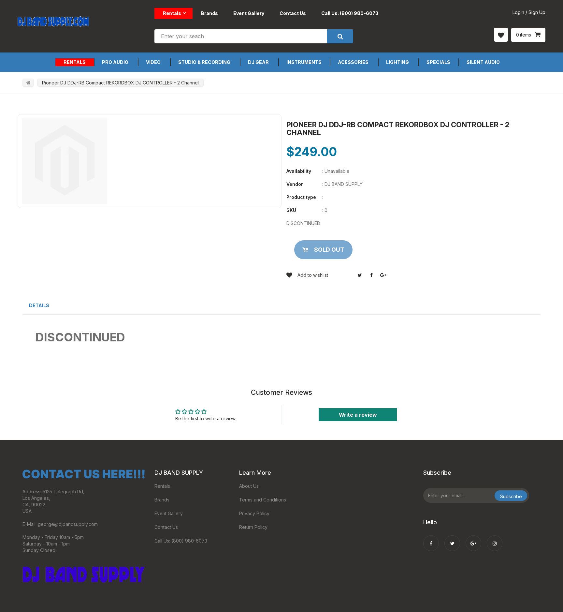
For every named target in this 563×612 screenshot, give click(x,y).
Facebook (371, 275)
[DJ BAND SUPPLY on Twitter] (452, 539)
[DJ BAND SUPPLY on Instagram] (494, 539)
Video (153, 62)
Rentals (172, 13)
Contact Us (293, 13)
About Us (249, 486)
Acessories (353, 62)
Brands (209, 13)
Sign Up (536, 12)
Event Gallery (248, 13)
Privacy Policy (254, 513)
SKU (291, 210)
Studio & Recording (204, 62)
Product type (301, 197)
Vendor (294, 184)
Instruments (304, 62)
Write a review (358, 414)
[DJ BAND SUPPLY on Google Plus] (473, 539)
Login (518, 12)
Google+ (383, 275)
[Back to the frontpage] (28, 82)
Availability (298, 171)
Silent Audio (483, 62)
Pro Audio (115, 62)
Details (39, 305)
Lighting (397, 62)
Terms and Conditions (262, 499)
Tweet (359, 275)
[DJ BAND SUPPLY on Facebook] (431, 539)
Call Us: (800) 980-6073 (349, 13)
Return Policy (253, 527)
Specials (438, 62)
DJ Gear (258, 62)
